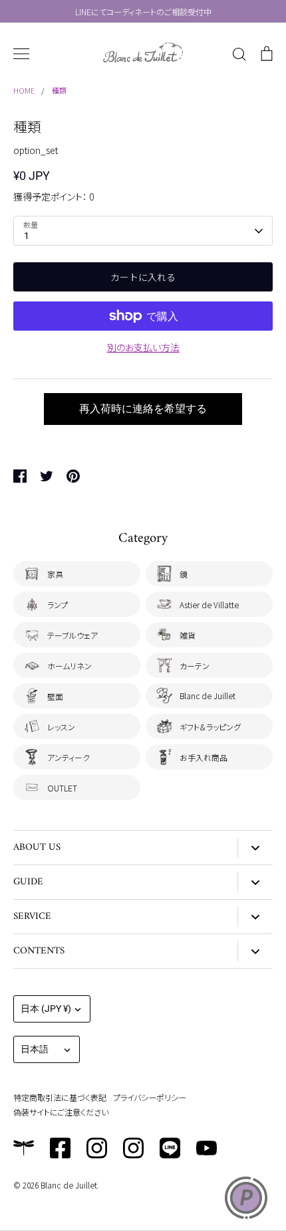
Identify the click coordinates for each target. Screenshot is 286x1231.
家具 (55, 574)
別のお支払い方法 (143, 347)
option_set (35, 150)
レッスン (61, 726)
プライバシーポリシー (149, 1097)
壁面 (55, 696)
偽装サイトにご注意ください (60, 1111)
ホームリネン (69, 665)
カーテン (195, 665)
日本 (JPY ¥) (46, 1008)
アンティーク (68, 757)
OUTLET (62, 787)
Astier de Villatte (209, 604)
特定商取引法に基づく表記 (59, 1097)
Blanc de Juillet (207, 695)
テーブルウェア (72, 635)
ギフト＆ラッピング (210, 726)
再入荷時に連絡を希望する (143, 408)
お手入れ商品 (203, 757)
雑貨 (188, 635)
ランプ (57, 604)
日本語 (35, 1049)
